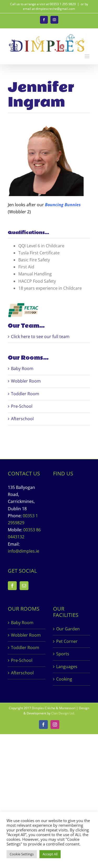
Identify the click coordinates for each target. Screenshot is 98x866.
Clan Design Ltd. (63, 713)
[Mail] (24, 585)
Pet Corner (67, 641)
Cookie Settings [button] (22, 854)
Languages (66, 666)
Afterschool (22, 419)
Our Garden (68, 629)
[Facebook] (12, 585)
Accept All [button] (50, 854)
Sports (62, 654)
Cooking (64, 679)
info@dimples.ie (23, 551)
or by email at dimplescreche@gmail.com (55, 6)
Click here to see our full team (40, 336)
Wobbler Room (26, 381)
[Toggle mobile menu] (87, 56)
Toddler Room (25, 394)
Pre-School (21, 406)
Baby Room (22, 368)
